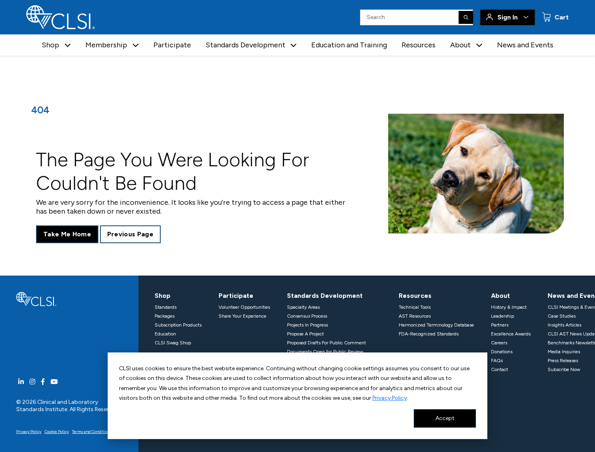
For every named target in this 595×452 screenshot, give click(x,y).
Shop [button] (50, 44)
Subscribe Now (564, 369)
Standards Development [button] (245, 44)
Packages (164, 316)
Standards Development (325, 295)
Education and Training (349, 44)
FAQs (497, 360)
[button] (67, 45)
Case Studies (562, 316)
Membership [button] (106, 44)
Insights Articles (564, 325)
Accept (445, 418)
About (500, 295)
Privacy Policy (389, 398)
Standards (165, 307)
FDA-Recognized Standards (429, 334)
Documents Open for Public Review (325, 351)
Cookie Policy (57, 431)
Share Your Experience (242, 316)
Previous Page (130, 234)
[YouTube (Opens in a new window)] (54, 382)
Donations (501, 351)
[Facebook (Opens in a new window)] (43, 382)
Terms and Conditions (92, 431)
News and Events (525, 44)
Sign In (507, 17)
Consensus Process (307, 316)
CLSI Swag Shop (173, 343)
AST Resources (415, 316)
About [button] (460, 44)
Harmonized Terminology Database (436, 325)
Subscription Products (178, 325)
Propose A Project (305, 334)
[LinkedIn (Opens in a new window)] (21, 382)
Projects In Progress (307, 325)
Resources (419, 44)
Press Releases (563, 360)
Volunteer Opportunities (244, 307)
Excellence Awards (511, 334)
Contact (499, 369)
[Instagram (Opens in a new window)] (32, 382)
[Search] (466, 17)
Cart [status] (561, 17)
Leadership (502, 316)
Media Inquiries (564, 351)
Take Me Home (67, 234)
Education (165, 334)
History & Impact (509, 307)
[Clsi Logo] (36, 298)
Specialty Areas (303, 307)
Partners (499, 325)
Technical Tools (415, 307)
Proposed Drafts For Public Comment (326, 343)
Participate (172, 44)
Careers (499, 343)
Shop (162, 295)
